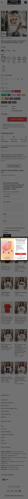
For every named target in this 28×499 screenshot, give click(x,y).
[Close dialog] (26, 239)
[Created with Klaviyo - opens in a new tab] (14, 260)
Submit (20, 253)
